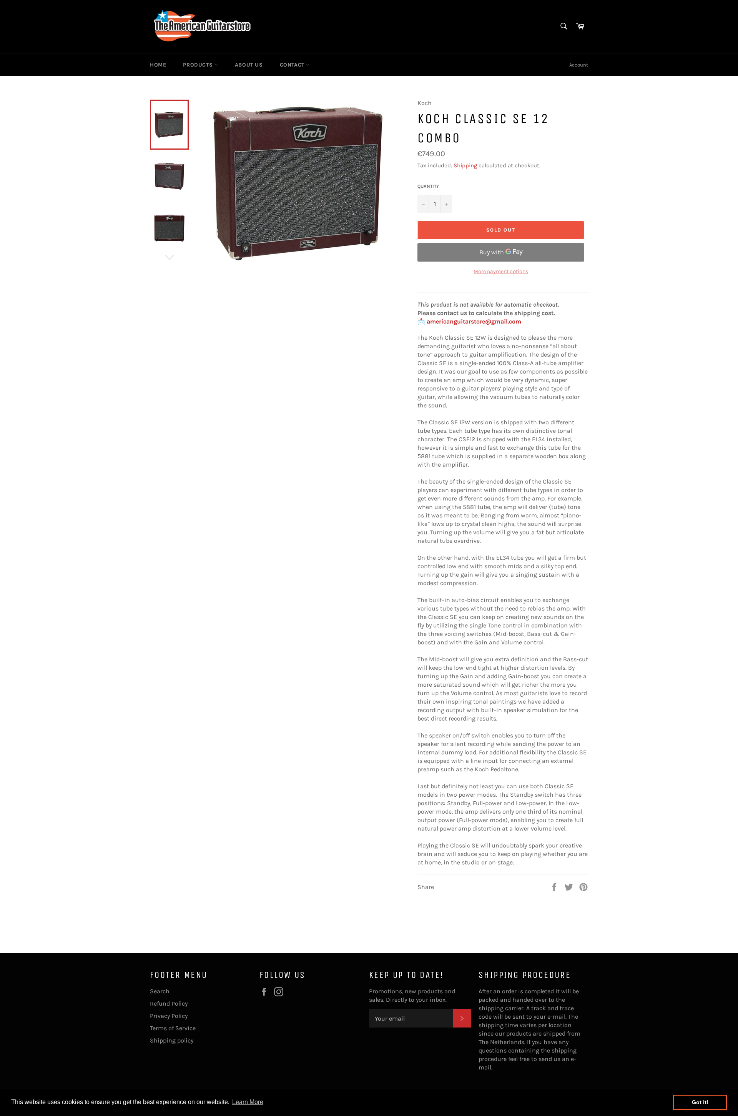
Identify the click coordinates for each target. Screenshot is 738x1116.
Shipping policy (171, 1040)
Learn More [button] (247, 1102)
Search (160, 991)
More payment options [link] (501, 271)
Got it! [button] (700, 1102)
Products (198, 65)
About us (249, 65)
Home (158, 65)
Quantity (428, 186)
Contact (293, 65)
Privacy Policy (169, 1015)
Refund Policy (169, 1003)
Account (578, 65)
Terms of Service (173, 1028)
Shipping (465, 165)
